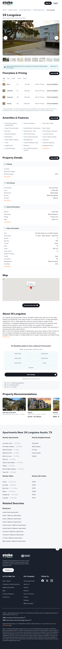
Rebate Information (8, 587)
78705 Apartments (39, 10)
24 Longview (12, 15)
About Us (26, 584)
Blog (4, 590)
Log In (55, 3)
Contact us (8, 570)
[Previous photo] (5, 38)
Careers (26, 587)
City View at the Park (9, 412)
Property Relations (8, 594)
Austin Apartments (25, 10)
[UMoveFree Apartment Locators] (8, 556)
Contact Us (6, 597)
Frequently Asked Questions (11, 584)
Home (4, 10)
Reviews (26, 590)
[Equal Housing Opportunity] (25, 555)
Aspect (30, 412)
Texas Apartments (29, 581)
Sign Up (48, 3)
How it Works (7, 581)
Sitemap (26, 600)
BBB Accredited (28, 603)
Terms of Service (29, 594)
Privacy (26, 597)
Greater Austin (12, 10)
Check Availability (52, 84)
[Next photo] (56, 38)
